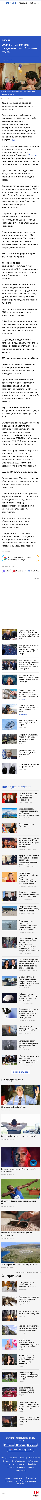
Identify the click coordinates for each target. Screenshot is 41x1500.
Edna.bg (31, 1467)
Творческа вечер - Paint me (27, 825)
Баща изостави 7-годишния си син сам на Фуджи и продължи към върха (29, 812)
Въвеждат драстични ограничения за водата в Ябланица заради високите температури (28, 1013)
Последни (23, 3)
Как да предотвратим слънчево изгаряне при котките (29, 1299)
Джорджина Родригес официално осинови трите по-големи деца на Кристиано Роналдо (29, 842)
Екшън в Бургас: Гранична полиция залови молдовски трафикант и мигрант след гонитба (29, 981)
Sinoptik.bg (31, 1464)
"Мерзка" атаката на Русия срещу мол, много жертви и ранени (28, 738)
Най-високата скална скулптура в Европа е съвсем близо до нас (29, 1328)
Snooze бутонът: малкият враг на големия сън (16, 1233)
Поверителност (11, 1481)
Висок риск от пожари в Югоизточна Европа (29, 1312)
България (6, 40)
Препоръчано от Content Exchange (27, 1272)
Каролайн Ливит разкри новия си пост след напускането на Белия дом (29, 678)
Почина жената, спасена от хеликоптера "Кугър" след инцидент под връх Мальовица (28, 925)
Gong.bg (23, 1458)
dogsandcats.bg (23, 714)
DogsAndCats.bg (18, 1461)
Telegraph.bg (21, 1471)
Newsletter (20, 571)
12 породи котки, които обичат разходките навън (27, 1284)
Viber (8, 571)
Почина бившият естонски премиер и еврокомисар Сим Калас (28, 1044)
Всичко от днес (20, 1072)
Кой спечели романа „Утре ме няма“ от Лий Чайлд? (19, 1170)
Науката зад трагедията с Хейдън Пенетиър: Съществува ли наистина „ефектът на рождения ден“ (28, 878)
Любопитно (22, 849)
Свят (20, 802)
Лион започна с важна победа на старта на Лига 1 (26, 1390)
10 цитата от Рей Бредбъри (13, 1107)
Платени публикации (28, 1481)
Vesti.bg (11, 3)
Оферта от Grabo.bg (25, 829)
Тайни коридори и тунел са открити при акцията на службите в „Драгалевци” (29, 1405)
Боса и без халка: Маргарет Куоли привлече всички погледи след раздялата (27, 1359)
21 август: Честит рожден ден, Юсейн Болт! (18, 1202)
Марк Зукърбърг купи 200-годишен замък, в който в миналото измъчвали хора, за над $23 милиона (29, 963)
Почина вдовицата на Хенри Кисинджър (29, 765)
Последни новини (16, 786)
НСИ (13, 140)
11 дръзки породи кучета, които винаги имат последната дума (29, 708)
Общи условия (30, 1478)
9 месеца (33, 155)
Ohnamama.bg (19, 1464)
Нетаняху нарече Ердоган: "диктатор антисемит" (28, 752)
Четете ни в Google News (22, 1450)
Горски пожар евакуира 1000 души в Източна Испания (29, 1028)
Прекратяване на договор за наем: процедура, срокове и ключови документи (29, 693)
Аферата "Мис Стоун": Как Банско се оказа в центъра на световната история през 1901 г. (29, 860)
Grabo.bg (10, 1467)
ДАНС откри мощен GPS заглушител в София (28, 722)
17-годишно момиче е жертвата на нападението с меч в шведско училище (29, 1059)
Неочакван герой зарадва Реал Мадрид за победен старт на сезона (28, 1375)
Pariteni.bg (21, 1467)
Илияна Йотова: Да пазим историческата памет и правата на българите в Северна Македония (29, 664)
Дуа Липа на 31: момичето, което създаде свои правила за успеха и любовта (29, 1343)
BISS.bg (8, 1464)
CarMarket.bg (33, 1461)
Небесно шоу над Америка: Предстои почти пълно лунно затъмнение (28, 997)
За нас (7, 1478)
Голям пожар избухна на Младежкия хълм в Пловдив (29, 1419)
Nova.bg (6, 1461)
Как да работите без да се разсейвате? (18, 1136)
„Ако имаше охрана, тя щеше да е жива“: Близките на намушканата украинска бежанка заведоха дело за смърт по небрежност (29, 944)
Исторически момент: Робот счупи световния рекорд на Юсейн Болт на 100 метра (29, 649)
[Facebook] (20, 1487)
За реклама (17, 1478)
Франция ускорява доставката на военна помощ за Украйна (29, 894)
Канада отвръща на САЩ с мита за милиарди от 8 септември (28, 796)
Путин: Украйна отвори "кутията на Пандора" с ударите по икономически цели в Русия (29, 634)
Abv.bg (3, 1458)
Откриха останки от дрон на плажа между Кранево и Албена (29, 908)
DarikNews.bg (34, 1458)
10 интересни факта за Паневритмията (19, 1264)
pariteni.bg (22, 699)
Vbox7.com (13, 1458)
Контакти (20, 1484)
